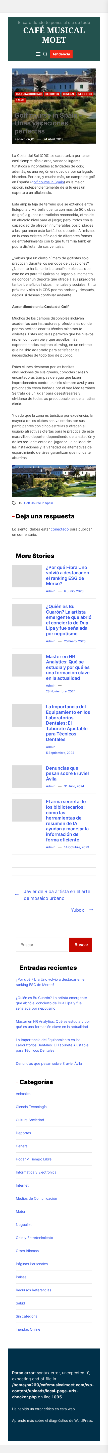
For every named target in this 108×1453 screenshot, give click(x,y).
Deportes (52, 93)
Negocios (85, 93)
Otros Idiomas (27, 1251)
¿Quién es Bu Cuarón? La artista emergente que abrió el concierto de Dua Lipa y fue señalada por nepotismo (68, 620)
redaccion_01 (25, 139)
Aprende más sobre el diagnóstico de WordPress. (52, 1420)
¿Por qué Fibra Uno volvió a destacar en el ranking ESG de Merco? (67, 575)
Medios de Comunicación (36, 1198)
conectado (60, 529)
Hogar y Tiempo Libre (33, 1159)
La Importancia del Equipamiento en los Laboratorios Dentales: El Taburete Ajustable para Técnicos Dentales (68, 723)
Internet (22, 1185)
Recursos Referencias (33, 1290)
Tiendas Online (28, 1329)
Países (21, 1277)
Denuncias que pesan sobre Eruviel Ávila (67, 773)
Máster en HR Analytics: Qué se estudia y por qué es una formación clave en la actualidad (68, 667)
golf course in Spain (47, 182)
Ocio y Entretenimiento (34, 1237)
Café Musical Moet (54, 35)
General (69, 93)
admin (50, 591)
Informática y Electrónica (36, 1172)
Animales (23, 1093)
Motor (20, 1211)
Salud (20, 99)
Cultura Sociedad (29, 93)
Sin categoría (26, 1316)
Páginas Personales (32, 1264)
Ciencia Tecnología (31, 1107)
